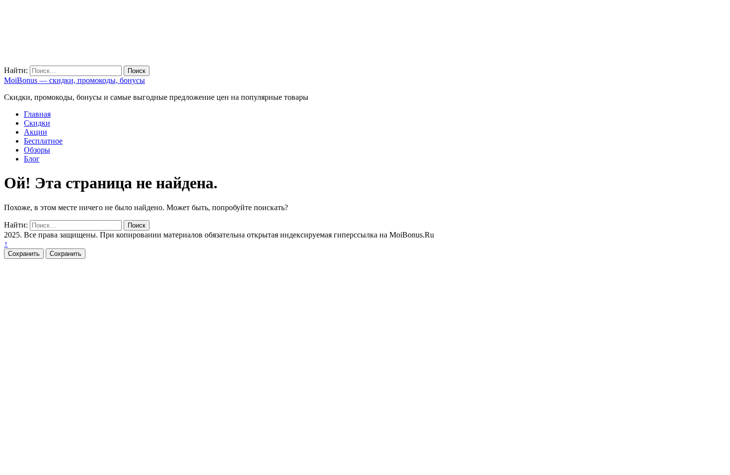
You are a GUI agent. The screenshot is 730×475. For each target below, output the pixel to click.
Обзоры (37, 150)
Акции (35, 132)
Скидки (37, 123)
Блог (32, 159)
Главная (37, 114)
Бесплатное (43, 141)
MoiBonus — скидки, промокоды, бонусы (74, 80)
